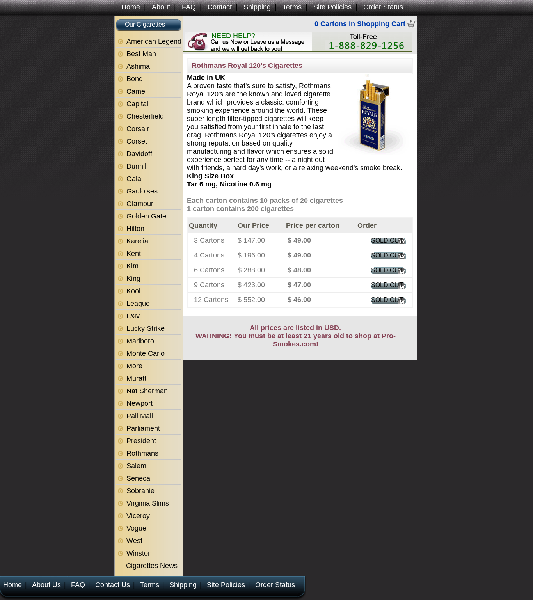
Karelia (137, 241)
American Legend (153, 41)
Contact (220, 7)
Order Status (383, 7)
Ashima (138, 66)
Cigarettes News (152, 566)
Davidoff (139, 154)
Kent (133, 253)
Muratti (137, 378)
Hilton (135, 229)
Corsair (137, 129)
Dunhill (137, 166)
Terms (292, 7)
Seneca (138, 478)
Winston (139, 553)
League (138, 303)
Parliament (143, 428)
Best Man (141, 54)
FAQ (189, 7)
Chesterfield (145, 116)
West (134, 541)
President (141, 441)
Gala (133, 179)
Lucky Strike (145, 328)
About (161, 7)
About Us (46, 585)
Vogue (136, 528)
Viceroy (138, 516)
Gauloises (142, 191)
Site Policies (332, 7)
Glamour (139, 204)
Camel (136, 91)
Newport (139, 403)
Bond (134, 79)
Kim (132, 266)
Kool (133, 291)
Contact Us (112, 585)
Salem (136, 466)
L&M (133, 316)
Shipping (257, 7)
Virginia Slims (147, 503)
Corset (136, 141)
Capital (137, 104)
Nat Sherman (147, 391)
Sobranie (140, 491)
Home (130, 7)
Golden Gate (146, 216)
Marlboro (140, 341)
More (134, 366)
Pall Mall (139, 416)
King (133, 278)
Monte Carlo (145, 353)
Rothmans (142, 453)
